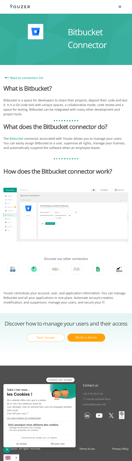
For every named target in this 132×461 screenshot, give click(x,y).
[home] (16, 7)
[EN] (11, 458)
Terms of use (87, 448)
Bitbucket (16, 138)
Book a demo (86, 337)
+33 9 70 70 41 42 (93, 393)
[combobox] (11, 457)
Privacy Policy (120, 448)
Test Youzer (46, 337)
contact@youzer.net (94, 404)
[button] (120, 7)
